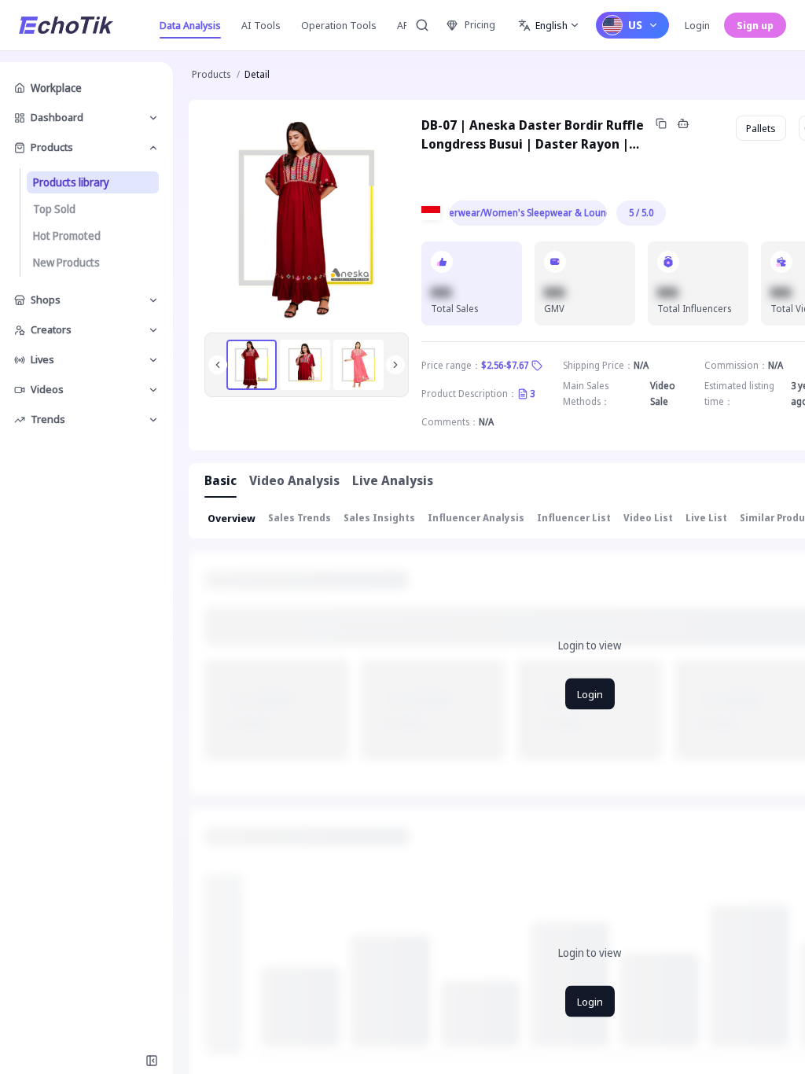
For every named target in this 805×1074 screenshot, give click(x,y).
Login (697, 25)
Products (211, 74)
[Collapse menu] (152, 1061)
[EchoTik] (66, 25)
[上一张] (217, 364)
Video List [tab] (648, 517)
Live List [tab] (706, 517)
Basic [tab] (220, 480)
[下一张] (395, 364)
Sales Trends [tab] (299, 517)
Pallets (761, 128)
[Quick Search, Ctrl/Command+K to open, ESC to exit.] (422, 25)
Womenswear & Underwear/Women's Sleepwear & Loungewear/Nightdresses (528, 212)
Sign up (755, 25)
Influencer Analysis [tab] (476, 517)
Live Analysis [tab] (392, 480)
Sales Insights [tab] (379, 517)
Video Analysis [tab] (294, 480)
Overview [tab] (231, 518)
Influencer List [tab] (574, 517)
